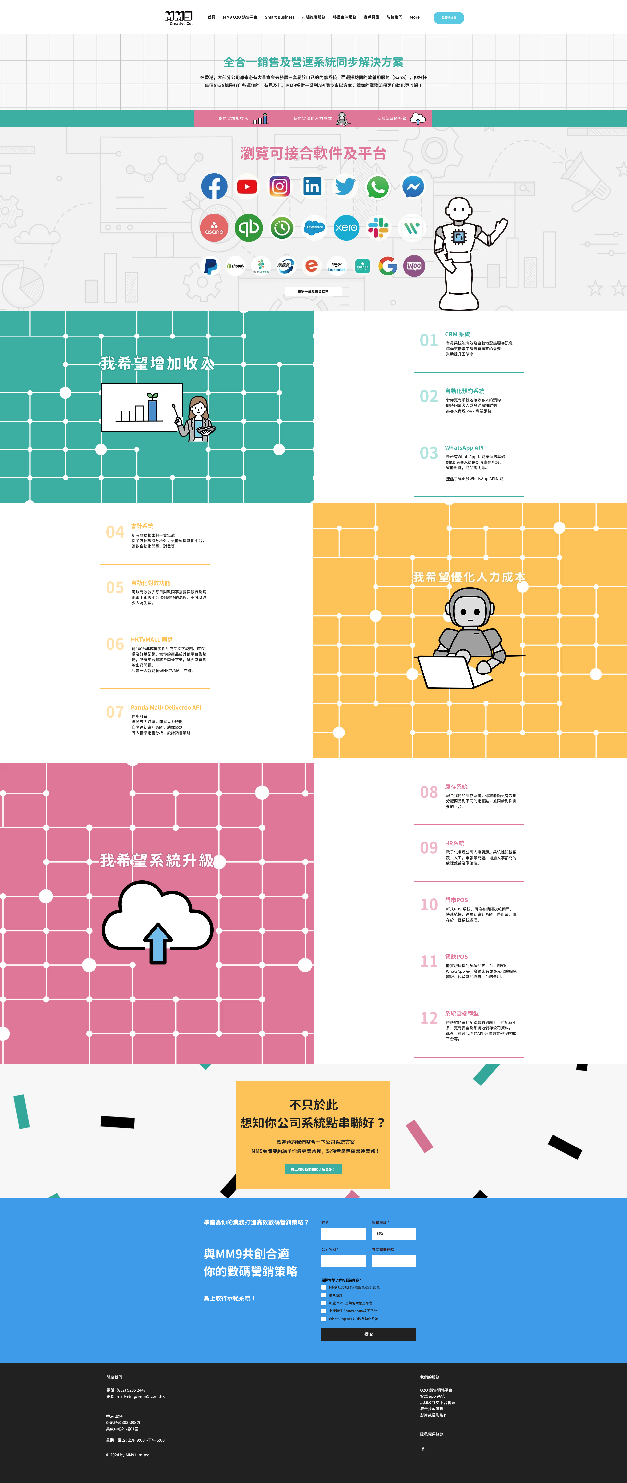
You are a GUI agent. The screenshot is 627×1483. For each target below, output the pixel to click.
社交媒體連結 (383, 1249)
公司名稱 (328, 1249)
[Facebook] (423, 1449)
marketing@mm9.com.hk (141, 1396)
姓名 (325, 1222)
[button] (279, 17)
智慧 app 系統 (432, 1396)
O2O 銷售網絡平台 (436, 1390)
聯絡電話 (379, 1222)
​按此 (450, 478)
